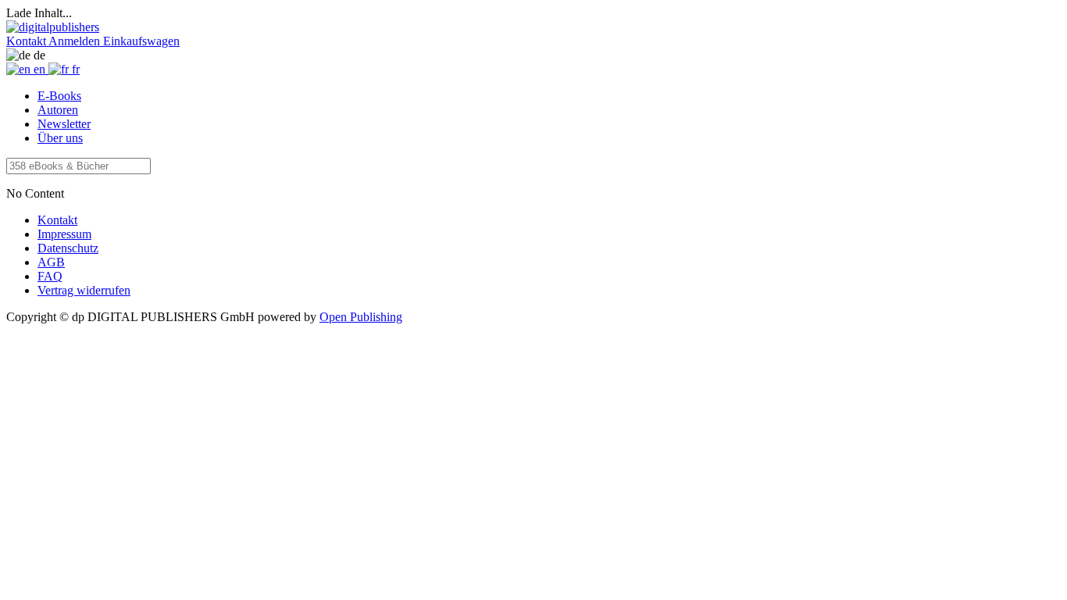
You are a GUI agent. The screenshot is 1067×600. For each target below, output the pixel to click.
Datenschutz (67, 248)
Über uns (60, 138)
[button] (27, 41)
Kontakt (57, 220)
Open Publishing (360, 316)
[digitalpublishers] (52, 27)
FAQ (49, 276)
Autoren (57, 109)
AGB (51, 262)
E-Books (59, 95)
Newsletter (64, 123)
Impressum (64, 234)
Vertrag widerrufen (83, 290)
